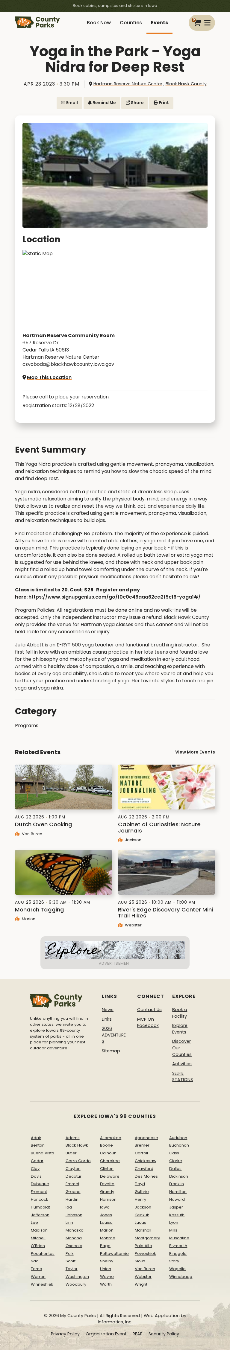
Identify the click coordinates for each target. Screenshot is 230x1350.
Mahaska (75, 1230)
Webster (133, 925)
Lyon (173, 1222)
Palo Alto (143, 1246)
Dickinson (178, 1176)
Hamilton (178, 1191)
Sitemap (111, 1051)
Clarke (175, 1161)
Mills (173, 1230)
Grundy (107, 1191)
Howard (177, 1199)
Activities (182, 1064)
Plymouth (178, 1246)
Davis (36, 1176)
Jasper (176, 1207)
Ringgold (178, 1253)
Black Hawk (77, 1145)
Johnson (74, 1215)
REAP (138, 1334)
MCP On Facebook (148, 1022)
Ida (69, 1207)
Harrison (108, 1199)
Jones (106, 1215)
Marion (28, 919)
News (108, 1010)
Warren (38, 1276)
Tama (36, 1269)
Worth (106, 1284)
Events (159, 22)
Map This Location (49, 377)
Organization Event (106, 1334)
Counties (131, 22)
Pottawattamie (114, 1253)
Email (71, 103)
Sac (34, 1261)
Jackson (132, 840)
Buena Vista (42, 1153)
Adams (73, 1138)
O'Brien (38, 1246)
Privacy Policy (65, 1334)
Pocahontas (43, 1253)
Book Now (99, 22)
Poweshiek (145, 1253)
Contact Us (149, 1010)
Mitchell (38, 1238)
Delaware (109, 1176)
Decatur (73, 1176)
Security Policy (164, 1334)
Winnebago (180, 1276)
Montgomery (147, 1238)
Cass (174, 1153)
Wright (141, 1284)
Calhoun (108, 1153)
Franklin (176, 1184)
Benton (38, 1145)
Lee (34, 1222)
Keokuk (142, 1215)
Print (163, 103)
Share (136, 103)
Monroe (107, 1238)
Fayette (107, 1184)
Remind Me (104, 103)
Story (174, 1261)
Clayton (73, 1168)
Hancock (39, 1199)
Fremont (39, 1191)
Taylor (72, 1269)
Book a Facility (179, 1013)
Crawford (144, 1168)
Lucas (140, 1222)
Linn (69, 1222)
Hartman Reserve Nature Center (127, 84)
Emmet (72, 1184)
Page (105, 1246)
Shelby (106, 1261)
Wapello (177, 1269)
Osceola (74, 1246)
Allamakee (110, 1138)
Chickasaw (145, 1161)
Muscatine (179, 1238)
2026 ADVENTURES (114, 1034)
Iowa (105, 1207)
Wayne (107, 1276)
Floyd (140, 1184)
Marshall (143, 1230)
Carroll (141, 1153)
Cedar (37, 1161)
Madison (39, 1230)
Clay (35, 1168)
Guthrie (142, 1191)
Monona (74, 1238)
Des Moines (146, 1176)
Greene (73, 1191)
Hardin (72, 1199)
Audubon (178, 1138)
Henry (140, 1199)
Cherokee (110, 1161)
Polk (70, 1253)
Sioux (140, 1261)
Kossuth (176, 1215)
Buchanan (179, 1145)
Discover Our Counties (182, 1047)
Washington (77, 1276)
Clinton (107, 1168)
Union (105, 1269)
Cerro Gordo (78, 1161)
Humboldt (40, 1207)
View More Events (195, 752)
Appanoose (146, 1138)
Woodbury (76, 1284)
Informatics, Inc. (115, 1322)
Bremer (142, 1145)
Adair (36, 1138)
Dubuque (40, 1184)
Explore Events (179, 1028)
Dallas (175, 1168)
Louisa (106, 1222)
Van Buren (31, 834)
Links (107, 1019)
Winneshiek (42, 1284)
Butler (71, 1153)
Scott (70, 1261)
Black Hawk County (186, 84)
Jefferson (40, 1215)
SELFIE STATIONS (182, 1076)
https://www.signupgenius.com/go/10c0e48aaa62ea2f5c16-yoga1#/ (114, 596)
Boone (106, 1145)
